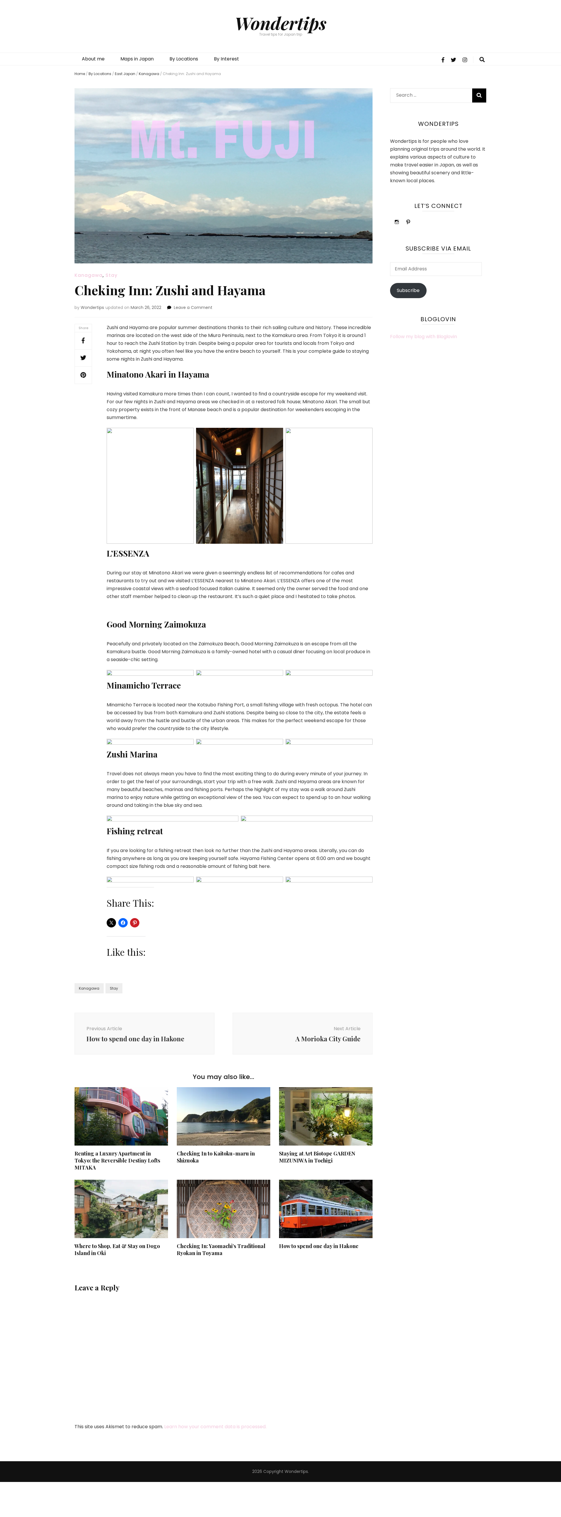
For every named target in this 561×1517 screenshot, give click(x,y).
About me (93, 58)
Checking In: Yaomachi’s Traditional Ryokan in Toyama (221, 1250)
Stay (111, 275)
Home (80, 73)
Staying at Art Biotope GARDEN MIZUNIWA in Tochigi (317, 1157)
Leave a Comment (193, 307)
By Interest (226, 58)
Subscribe (408, 290)
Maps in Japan (137, 58)
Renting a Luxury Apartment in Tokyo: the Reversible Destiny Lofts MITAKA (117, 1160)
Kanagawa (149, 73)
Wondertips (280, 22)
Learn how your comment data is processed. (215, 1426)
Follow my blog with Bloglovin (423, 336)
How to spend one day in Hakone (319, 1246)
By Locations (183, 58)
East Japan (125, 73)
